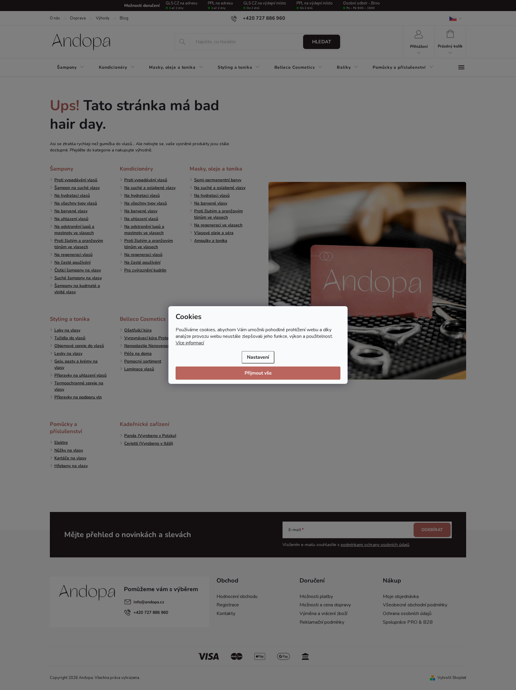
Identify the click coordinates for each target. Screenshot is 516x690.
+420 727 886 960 (150, 612)
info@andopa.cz (148, 602)
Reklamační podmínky (322, 622)
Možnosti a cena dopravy (325, 605)
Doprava (78, 18)
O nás (55, 18)
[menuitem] (71, 67)
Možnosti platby (316, 596)
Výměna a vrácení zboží (323, 613)
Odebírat (432, 530)
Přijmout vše (258, 373)
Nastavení (258, 357)
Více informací (190, 343)
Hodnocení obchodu (236, 596)
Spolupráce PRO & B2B (408, 622)
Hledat (321, 42)
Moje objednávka (401, 596)
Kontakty (225, 613)
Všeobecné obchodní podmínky (415, 605)
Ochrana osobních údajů (407, 613)
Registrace (227, 605)
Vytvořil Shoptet (451, 677)
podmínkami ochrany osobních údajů (375, 545)
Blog (124, 18)
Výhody (103, 18)
